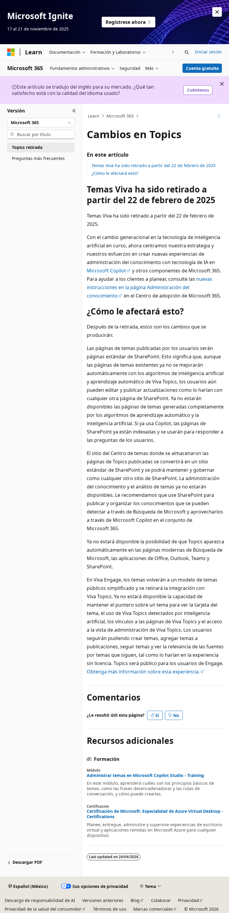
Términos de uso (109, 909)
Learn (93, 116)
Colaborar (161, 900)
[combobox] (41, 122)
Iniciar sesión (208, 52)
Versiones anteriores (102, 900)
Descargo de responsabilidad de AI (40, 900)
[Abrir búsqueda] (187, 52)
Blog (135, 900)
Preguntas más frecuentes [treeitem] (38, 158)
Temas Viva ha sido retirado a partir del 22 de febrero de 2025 (154, 165)
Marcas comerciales (153, 909)
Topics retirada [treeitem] (27, 147)
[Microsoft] (11, 52)
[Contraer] (74, 111)
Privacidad (188, 900)
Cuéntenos (198, 90)
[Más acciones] (219, 116)
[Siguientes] (173, 52)
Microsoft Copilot (106, 270)
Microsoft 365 (120, 116)
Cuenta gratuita (202, 68)
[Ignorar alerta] (217, 12)
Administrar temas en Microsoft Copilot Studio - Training (145, 775)
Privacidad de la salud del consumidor (43, 909)
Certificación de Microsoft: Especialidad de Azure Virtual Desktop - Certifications (155, 814)
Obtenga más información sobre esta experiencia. (143, 671)
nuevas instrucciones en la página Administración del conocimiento (149, 287)
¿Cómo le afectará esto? (115, 173)
